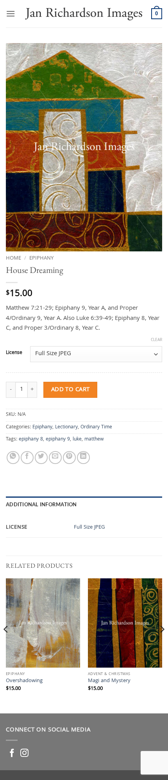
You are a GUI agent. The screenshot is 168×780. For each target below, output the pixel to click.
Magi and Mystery (109, 681)
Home (13, 258)
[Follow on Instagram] (24, 753)
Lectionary (66, 427)
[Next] (161, 645)
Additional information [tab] (41, 504)
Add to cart (70, 390)
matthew (94, 439)
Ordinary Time (96, 427)
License (14, 353)
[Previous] (6, 645)
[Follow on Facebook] (12, 753)
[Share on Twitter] (41, 457)
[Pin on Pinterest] (69, 457)
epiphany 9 (58, 439)
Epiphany (41, 258)
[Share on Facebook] (27, 457)
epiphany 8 (31, 439)
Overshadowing (24, 681)
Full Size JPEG (89, 527)
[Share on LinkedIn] (83, 457)
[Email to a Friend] (55, 457)
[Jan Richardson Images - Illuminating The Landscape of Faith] (83, 13)
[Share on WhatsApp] (13, 457)
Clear (156, 340)
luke (77, 439)
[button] (10, 13)
